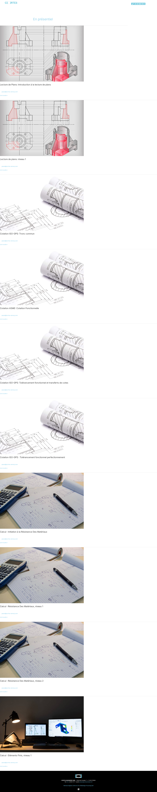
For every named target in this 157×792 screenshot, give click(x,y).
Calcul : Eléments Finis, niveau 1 (15, 755)
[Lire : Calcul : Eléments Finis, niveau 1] (42, 724)
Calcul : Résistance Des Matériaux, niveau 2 (22, 681)
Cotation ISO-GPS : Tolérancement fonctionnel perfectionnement (32, 457)
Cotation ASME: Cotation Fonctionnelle (19, 308)
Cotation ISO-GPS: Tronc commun (17, 233)
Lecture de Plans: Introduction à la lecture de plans (25, 84)
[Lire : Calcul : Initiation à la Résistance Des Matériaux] (42, 500)
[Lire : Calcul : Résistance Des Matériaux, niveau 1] (42, 575)
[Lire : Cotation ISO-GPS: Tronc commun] (42, 202)
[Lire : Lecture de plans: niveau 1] (42, 128)
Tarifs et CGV (76, 785)
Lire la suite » (4, 95)
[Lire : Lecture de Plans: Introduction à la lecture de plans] (42, 53)
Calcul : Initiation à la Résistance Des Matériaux (23, 532)
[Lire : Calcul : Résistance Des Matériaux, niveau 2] (42, 649)
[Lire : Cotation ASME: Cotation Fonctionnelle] (42, 277)
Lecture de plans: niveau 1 (13, 159)
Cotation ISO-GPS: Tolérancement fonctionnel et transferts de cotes (34, 382)
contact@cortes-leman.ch (85, 782)
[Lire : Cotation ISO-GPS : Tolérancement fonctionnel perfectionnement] (42, 426)
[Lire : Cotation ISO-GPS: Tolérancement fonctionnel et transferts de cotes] (42, 351)
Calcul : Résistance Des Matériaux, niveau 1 (21, 606)
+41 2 (67, 782)
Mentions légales (68, 785)
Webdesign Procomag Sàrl (86, 785)
